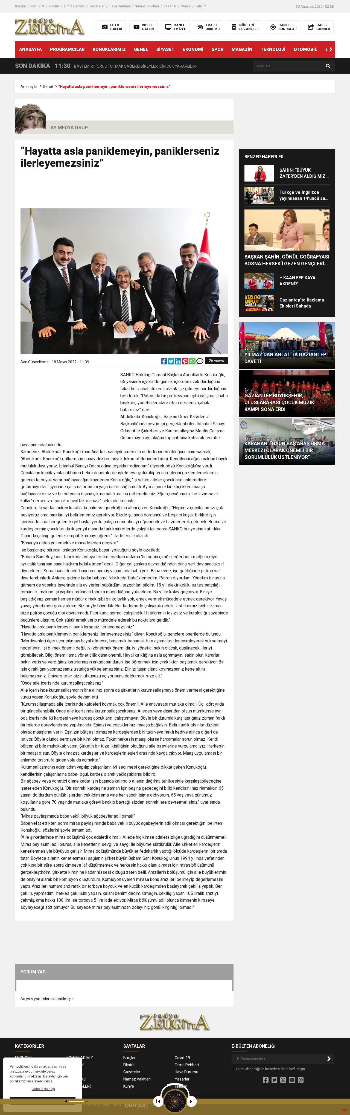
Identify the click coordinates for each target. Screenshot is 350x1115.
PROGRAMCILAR (67, 49)
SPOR (217, 49)
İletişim (201, 6)
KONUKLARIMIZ (109, 49)
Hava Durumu (119, 6)
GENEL (141, 49)
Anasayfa (29, 86)
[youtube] (292, 1080)
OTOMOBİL (305, 49)
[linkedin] (178, 362)
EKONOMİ (193, 49)
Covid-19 (37, 6)
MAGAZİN (242, 49)
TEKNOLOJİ (273, 49)
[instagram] (283, 1080)
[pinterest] (185, 362)
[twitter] (171, 362)
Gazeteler (97, 6)
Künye (186, 6)
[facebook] (164, 362)
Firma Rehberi (74, 6)
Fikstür (54, 6)
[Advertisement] (124, 191)
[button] (331, 49)
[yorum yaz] (199, 362)
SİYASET (165, 49)
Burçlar (20, 6)
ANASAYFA (30, 49)
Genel (48, 86)
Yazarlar (170, 6)
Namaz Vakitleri (147, 6)
